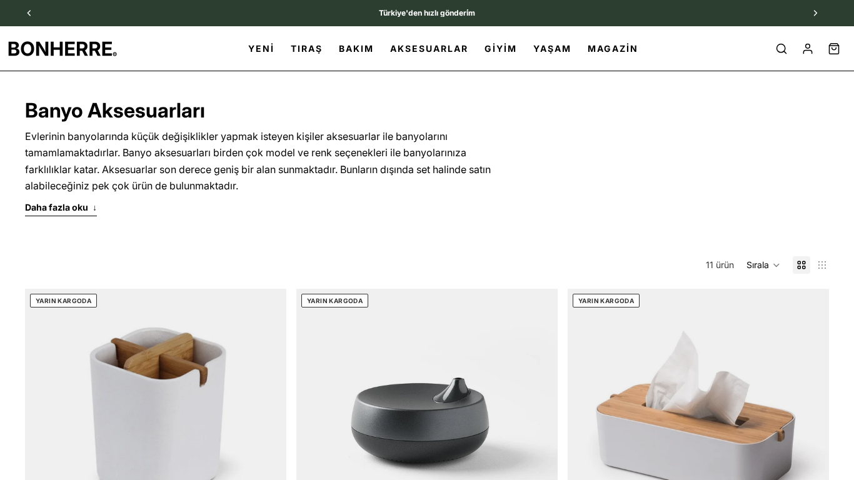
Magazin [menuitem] (613, 48)
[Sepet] (833, 48)
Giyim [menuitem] (501, 48)
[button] (763, 265)
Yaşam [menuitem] (552, 48)
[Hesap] (807, 48)
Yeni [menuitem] (261, 48)
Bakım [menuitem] (356, 48)
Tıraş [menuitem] (307, 48)
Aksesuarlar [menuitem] (429, 48)
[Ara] (781, 48)
